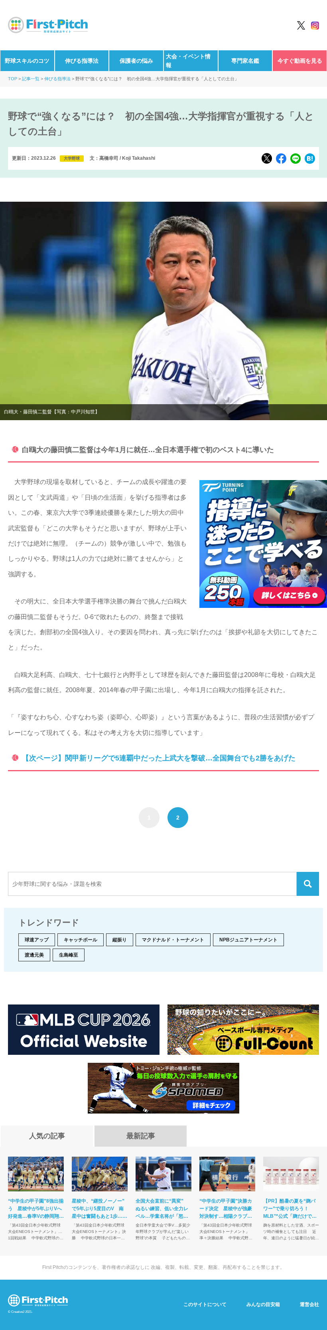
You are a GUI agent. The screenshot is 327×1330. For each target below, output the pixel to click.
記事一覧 (30, 78)
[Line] (295, 158)
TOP (12, 78)
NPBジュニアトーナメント (248, 940)
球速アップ (37, 940)
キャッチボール (80, 940)
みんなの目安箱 (263, 1304)
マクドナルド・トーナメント (173, 940)
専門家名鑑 (245, 61)
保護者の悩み (136, 61)
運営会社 (309, 1304)
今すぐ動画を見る (300, 61)
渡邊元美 (34, 955)
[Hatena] (310, 158)
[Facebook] (281, 158)
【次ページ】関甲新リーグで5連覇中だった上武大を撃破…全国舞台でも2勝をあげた (158, 758)
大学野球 (72, 158)
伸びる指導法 (81, 61)
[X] (267, 158)
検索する (308, 884)
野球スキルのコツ (27, 61)
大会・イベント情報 (188, 60)
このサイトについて (205, 1304)
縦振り (119, 940)
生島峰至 (68, 955)
